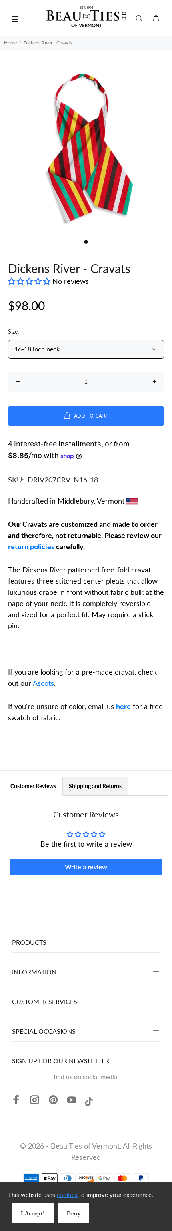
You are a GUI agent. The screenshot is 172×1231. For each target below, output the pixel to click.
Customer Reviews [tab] (33, 786)
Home (10, 43)
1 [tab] (86, 242)
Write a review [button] (86, 866)
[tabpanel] (86, 149)
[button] (30, 281)
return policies (31, 546)
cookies (67, 1194)
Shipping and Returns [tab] (95, 786)
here (123, 706)
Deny (73, 1214)
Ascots (43, 683)
